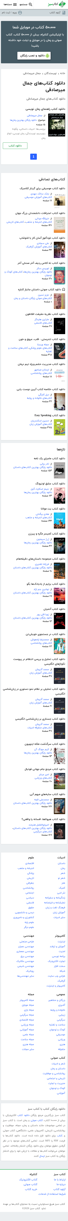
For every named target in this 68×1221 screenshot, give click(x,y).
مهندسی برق (27, 956)
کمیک (62, 888)
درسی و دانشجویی (24, 912)
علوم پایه (29, 922)
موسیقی (60, 1034)
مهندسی (28, 936)
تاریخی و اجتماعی (56, 1078)
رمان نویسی (18, 133)
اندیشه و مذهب (26, 868)
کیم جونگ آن (41, 749)
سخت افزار (59, 966)
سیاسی (30, 898)
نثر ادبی (61, 893)
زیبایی (62, 1015)
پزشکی (30, 873)
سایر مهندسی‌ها (25, 976)
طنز (63, 883)
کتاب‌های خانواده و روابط (39, 398)
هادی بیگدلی (42, 514)
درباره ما (61, 1184)
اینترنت (61, 941)
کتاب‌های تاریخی (15, 222)
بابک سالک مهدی (40, 194)
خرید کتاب (31, 1189)
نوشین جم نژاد (41, 589)
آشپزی (61, 1005)
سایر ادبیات (59, 917)
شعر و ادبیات (58, 1063)
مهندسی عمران (26, 946)
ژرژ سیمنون (42, 539)
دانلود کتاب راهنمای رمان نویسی (45, 109)
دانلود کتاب (15, 146)
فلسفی (30, 902)
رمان (63, 868)
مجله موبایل (28, 1005)
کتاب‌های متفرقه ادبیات (39, 727)
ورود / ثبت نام (9, 12)
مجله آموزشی (27, 1029)
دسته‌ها (8, 4)
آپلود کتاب (54, 12)
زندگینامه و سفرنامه (55, 898)
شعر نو (61, 878)
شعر (63, 873)
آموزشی (61, 1093)
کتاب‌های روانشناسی (41, 373)
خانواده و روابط (57, 1010)
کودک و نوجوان (57, 1029)
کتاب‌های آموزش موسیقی (38, 197)
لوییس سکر (43, 268)
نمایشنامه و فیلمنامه (54, 902)
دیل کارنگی (43, 394)
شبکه (62, 971)
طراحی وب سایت (56, 976)
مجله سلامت (27, 1039)
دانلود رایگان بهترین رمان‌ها (38, 272)
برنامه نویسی (58, 956)
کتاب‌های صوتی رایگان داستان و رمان (33, 298)
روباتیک (30, 971)
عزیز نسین (43, 295)
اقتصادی (29, 863)
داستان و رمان (58, 1068)
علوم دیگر (29, 927)
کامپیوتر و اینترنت (55, 986)
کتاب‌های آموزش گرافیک (39, 247)
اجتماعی (30, 893)
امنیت (62, 951)
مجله (31, 994)
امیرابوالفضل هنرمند (39, 825)
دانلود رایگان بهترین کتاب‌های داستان (32, 467)
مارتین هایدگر (42, 319)
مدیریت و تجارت (56, 1083)
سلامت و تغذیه (57, 1025)
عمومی (60, 994)
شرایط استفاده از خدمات (52, 1194)
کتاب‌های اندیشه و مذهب (38, 222)
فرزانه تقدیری (42, 564)
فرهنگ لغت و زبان (55, 907)
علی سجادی (43, 243)
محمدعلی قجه (41, 799)
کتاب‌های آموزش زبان (40, 424)
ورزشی (61, 1039)
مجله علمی (28, 1034)
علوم (31, 858)
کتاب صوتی (58, 1058)
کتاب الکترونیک (28, 1180)
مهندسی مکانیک (25, 961)
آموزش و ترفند (57, 946)
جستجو (24, 4)
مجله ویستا (43, 344)
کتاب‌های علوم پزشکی (40, 348)
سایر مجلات (28, 1049)
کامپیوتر (60, 936)
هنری (62, 1044)
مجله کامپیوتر (27, 1000)
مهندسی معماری (25, 951)
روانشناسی (28, 888)
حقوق (31, 907)
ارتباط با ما (60, 1180)
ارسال (42, 1156)
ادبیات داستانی (27, 129)
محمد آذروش (42, 669)
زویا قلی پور (43, 614)
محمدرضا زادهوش (40, 639)
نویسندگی (31, 133)
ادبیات (61, 858)
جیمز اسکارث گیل (40, 489)
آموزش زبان (59, 912)
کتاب (59, 1135)
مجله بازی (29, 1010)
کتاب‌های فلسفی (43, 323)
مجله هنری (28, 1044)
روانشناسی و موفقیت (54, 1073)
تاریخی (30, 878)
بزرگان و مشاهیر (56, 1000)
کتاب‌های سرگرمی (42, 831)
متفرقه (61, 1049)
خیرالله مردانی (42, 218)
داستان (61, 863)
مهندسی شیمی (25, 966)
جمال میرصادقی (34, 115)
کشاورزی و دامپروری (23, 917)
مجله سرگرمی (27, 1015)
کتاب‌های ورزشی (43, 778)
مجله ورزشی (27, 1025)
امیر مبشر (44, 774)
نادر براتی (44, 464)
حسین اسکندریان (40, 421)
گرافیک (61, 981)
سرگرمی (61, 1020)
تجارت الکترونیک (56, 961)
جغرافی (30, 883)
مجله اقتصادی (26, 1020)
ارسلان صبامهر (41, 370)
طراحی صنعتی (26, 941)
